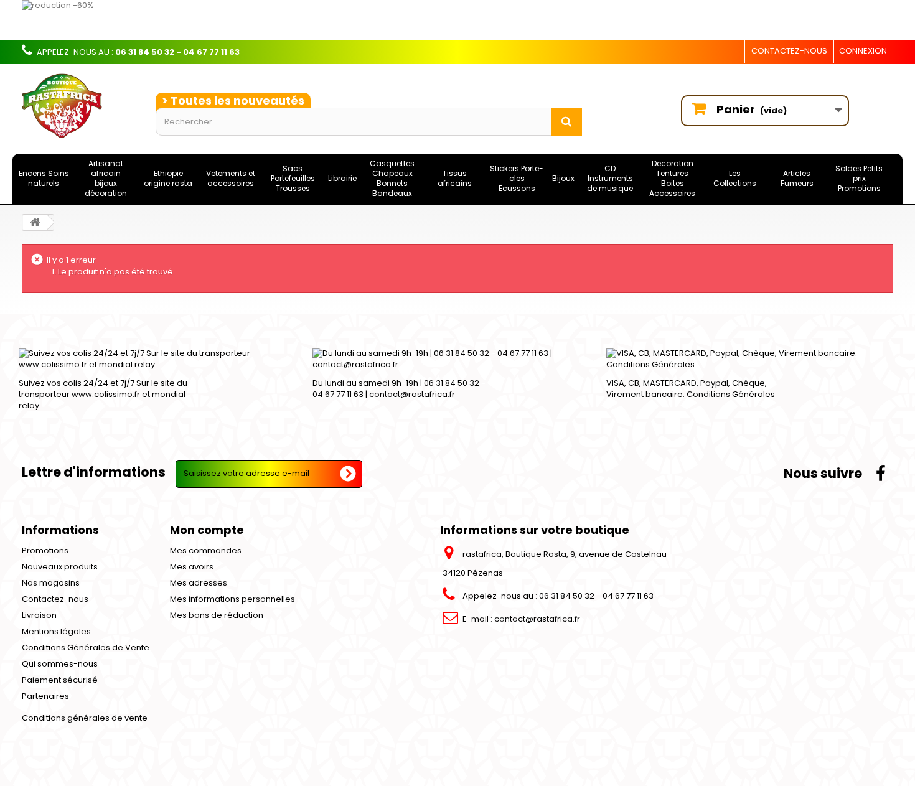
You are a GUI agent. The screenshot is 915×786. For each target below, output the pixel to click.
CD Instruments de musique (610, 178)
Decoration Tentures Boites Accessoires (672, 178)
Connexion (863, 51)
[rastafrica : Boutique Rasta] (79, 105)
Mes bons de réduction (216, 615)
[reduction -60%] (386, 20)
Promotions (45, 550)
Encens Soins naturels (44, 178)
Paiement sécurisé (60, 680)
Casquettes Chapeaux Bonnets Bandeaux (392, 178)
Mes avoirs (192, 567)
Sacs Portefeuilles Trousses (293, 178)
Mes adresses (198, 583)
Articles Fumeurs (797, 178)
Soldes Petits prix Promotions (859, 178)
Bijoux (563, 178)
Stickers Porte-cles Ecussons (516, 178)
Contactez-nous (789, 51)
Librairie (342, 178)
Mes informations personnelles (232, 599)
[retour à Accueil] (35, 222)
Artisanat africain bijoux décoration (106, 178)
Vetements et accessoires (230, 178)
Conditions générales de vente (85, 718)
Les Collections (734, 178)
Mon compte (207, 530)
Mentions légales (56, 631)
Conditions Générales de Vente (85, 647)
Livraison (39, 615)
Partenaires (45, 696)
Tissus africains (455, 178)
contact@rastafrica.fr (537, 619)
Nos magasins (51, 583)
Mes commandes (206, 550)
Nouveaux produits (60, 567)
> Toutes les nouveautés (233, 100)
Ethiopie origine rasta (168, 178)
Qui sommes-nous (60, 664)
